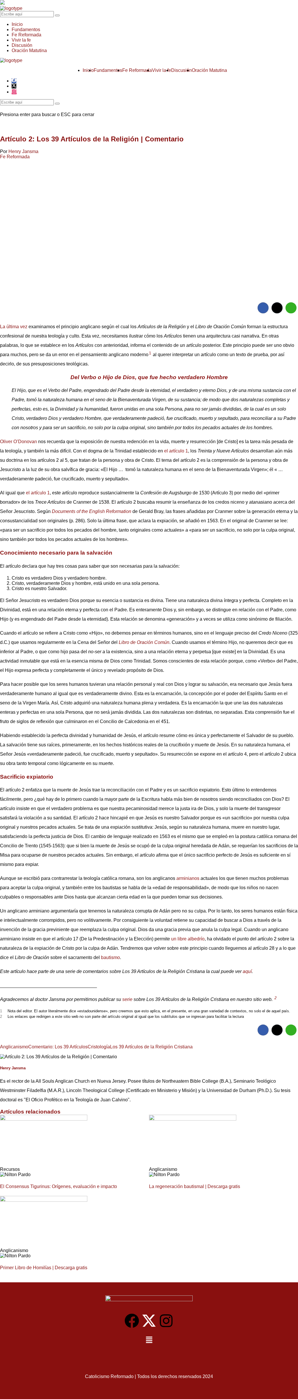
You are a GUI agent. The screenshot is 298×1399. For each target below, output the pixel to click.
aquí (247, 971)
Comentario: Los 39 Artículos (58, 1046)
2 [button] (275, 998)
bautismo (110, 957)
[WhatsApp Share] (291, 307)
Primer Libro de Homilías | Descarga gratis (43, 1267)
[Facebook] (132, 1320)
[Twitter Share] (277, 307)
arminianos (187, 878)
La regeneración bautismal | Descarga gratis (194, 1186)
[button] (149, 1340)
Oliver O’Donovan (18, 441)
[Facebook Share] (263, 307)
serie (127, 999)
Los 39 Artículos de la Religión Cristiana (151, 1046)
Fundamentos (26, 29)
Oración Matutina (29, 50)
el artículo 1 (176, 450)
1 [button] (150, 353)
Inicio (17, 24)
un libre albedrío (188, 938)
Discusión (22, 45)
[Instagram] (166, 1320)
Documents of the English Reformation (91, 511)
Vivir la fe (21, 40)
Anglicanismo (14, 1046)
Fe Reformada (26, 34)
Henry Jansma (23, 151)
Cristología (99, 1046)
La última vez (13, 326)
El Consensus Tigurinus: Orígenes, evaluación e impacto (58, 1186)
